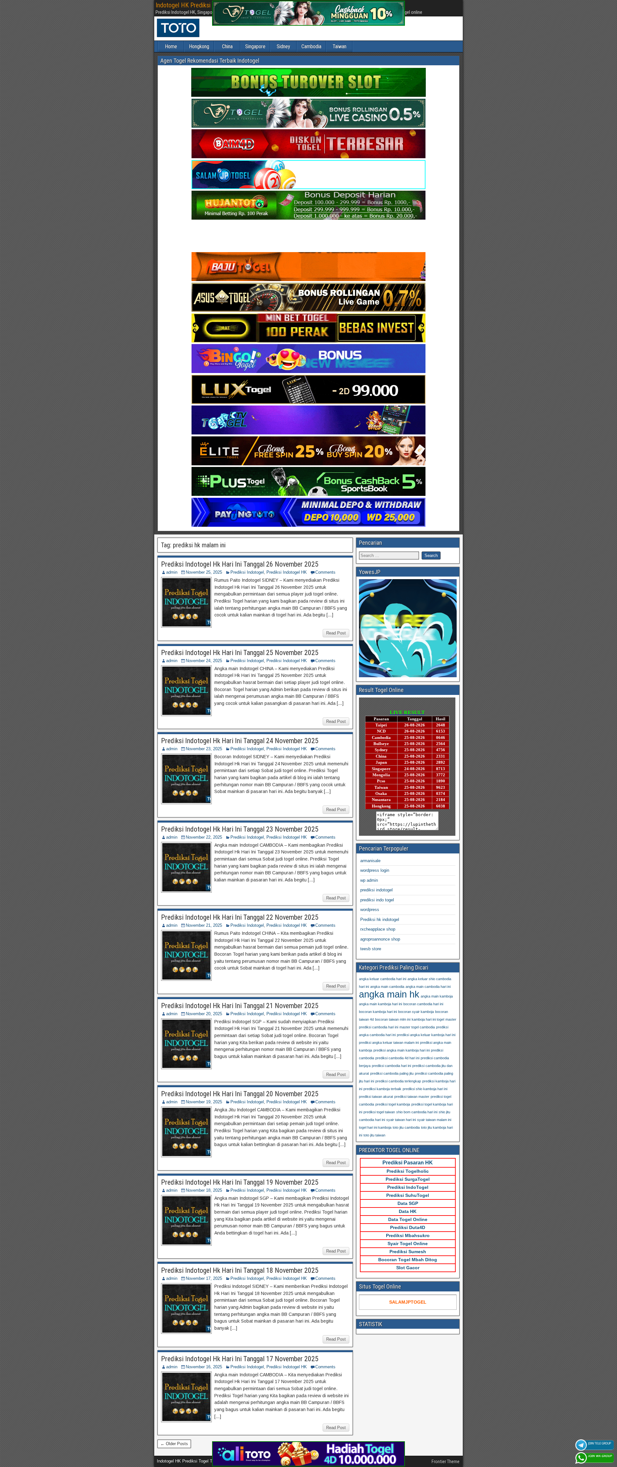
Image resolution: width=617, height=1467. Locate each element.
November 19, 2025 (204, 1101)
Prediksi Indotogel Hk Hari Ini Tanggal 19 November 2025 (239, 1182)
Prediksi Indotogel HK (286, 572)
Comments (325, 572)
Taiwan (339, 46)
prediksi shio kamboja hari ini (425, 1089)
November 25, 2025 (204, 572)
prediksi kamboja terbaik (382, 1089)
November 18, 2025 (204, 1190)
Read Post (336, 633)
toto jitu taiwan (374, 1135)
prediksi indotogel (376, 890)
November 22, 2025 (204, 837)
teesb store (370, 948)
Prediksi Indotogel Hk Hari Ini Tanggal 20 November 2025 (239, 1094)
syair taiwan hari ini (401, 1120)
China (227, 46)
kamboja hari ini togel (428, 1019)
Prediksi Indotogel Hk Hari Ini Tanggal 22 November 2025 (239, 917)
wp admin (369, 880)
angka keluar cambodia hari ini (382, 979)
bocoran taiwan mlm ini (392, 1019)
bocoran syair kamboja (416, 1012)
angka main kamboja (437, 996)
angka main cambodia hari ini (428, 987)
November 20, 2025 (204, 1013)
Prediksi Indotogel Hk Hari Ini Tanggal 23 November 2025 (239, 829)
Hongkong (199, 46)
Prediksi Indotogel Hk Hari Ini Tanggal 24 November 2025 (239, 741)
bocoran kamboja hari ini (378, 1012)
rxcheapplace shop (377, 929)
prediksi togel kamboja (392, 1104)
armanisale (370, 860)
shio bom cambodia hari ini (416, 1112)
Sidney (283, 46)
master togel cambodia (417, 1027)
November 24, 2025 (204, 660)
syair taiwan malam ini (434, 1120)
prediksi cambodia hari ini (391, 1066)
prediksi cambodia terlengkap (398, 1081)
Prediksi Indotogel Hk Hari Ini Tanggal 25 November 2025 (239, 653)
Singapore (255, 46)
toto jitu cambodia (406, 1127)
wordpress (369, 909)
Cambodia (311, 46)
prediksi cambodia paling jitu (392, 1073)
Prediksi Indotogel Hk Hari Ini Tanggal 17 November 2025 (239, 1359)
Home (171, 46)
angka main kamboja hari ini (380, 1004)
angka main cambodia (387, 987)
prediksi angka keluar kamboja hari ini (426, 1035)
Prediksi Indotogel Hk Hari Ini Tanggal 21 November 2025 (239, 1006)
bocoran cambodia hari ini (423, 1004)
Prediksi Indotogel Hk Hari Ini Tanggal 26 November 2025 (239, 564)
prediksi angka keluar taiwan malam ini (389, 1042)
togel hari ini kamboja (375, 1127)
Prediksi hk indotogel (379, 919)
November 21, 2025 (204, 925)
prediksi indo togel (377, 900)
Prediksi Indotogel (247, 572)
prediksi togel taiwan (379, 1112)
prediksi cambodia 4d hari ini (397, 1058)
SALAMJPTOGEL (407, 1302)
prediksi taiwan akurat (376, 1096)
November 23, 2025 (204, 748)
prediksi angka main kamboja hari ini (401, 1050)
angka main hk (389, 994)
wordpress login (374, 870)
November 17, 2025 (204, 1278)
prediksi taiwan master (411, 1096)
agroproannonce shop (380, 939)
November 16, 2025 (204, 1366)
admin (171, 572)
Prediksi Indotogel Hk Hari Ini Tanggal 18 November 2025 (239, 1270)
